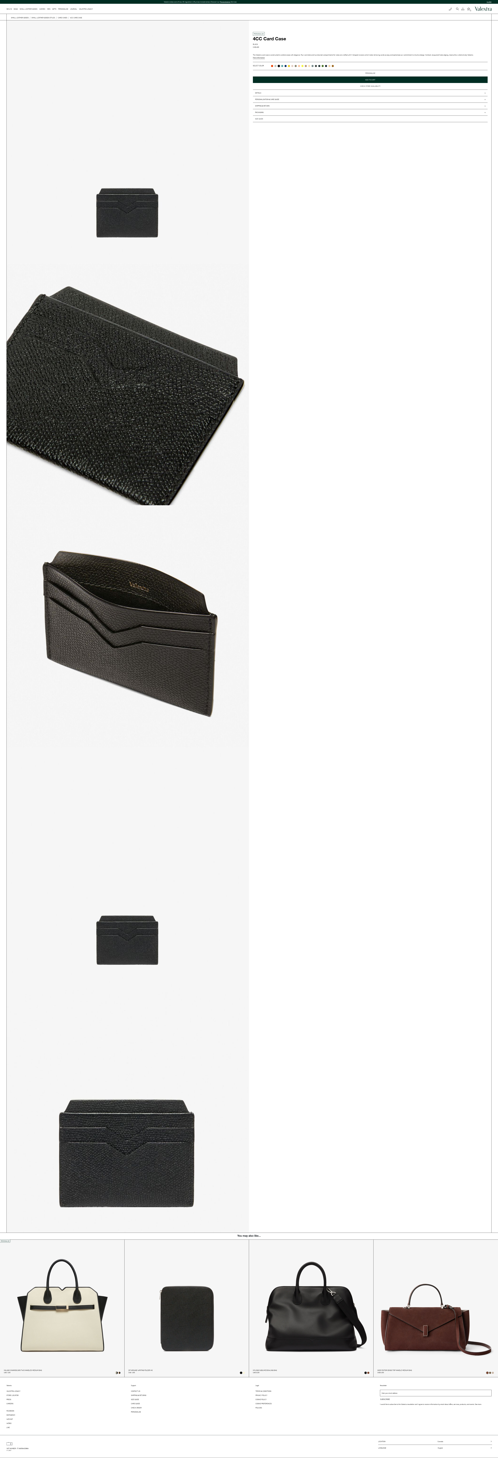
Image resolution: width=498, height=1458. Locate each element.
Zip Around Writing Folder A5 (140, 1370)
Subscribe (385, 1399)
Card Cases (62, 18)
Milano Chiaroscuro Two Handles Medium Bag (23, 1370)
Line (8, 1427)
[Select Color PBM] (292, 66)
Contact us (135, 1391)
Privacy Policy (261, 1395)
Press (8, 1399)
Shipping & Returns (138, 1395)
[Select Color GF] (316, 66)
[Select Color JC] (302, 66)
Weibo (8, 1423)
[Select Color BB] (326, 66)
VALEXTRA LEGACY (86, 9)
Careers (9, 1403)
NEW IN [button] (9, 9)
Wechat (9, 1419)
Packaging (259, 112)
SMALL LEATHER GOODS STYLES (43, 18)
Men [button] (48, 9)
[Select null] (490, 1373)
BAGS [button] (16, 9)
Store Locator (12, 1395)
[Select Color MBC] (306, 66)
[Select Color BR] (286, 66)
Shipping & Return (262, 106)
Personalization (397, 2)
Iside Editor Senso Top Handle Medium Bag (394, 1370)
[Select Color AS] (299, 66)
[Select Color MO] (296, 66)
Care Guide (135, 1403)
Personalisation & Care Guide (267, 99)
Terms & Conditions (263, 1391)
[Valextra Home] (483, 9)
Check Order (136, 1408)
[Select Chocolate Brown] (368, 1373)
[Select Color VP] (323, 66)
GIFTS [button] (54, 9)
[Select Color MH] (333, 66)
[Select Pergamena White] (244, 1373)
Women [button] (42, 9)
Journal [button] (73, 9)
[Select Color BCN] (282, 66)
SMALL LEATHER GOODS (20, 18)
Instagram (10, 1415)
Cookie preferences (263, 1403)
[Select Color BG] (313, 66)
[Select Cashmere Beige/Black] (119, 1373)
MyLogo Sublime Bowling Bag (265, 1370)
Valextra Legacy (13, 1391)
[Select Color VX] (319, 66)
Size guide (259, 119)
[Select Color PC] (329, 66)
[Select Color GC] (275, 66)
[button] (463, 8)
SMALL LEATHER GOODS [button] (28, 9)
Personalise (63, 9)
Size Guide (135, 1399)
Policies (258, 1408)
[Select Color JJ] (289, 66)
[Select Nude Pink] (493, 1373)
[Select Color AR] (272, 66)
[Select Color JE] (309, 66)
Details (258, 93)
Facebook (10, 1411)
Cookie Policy (261, 1399)
